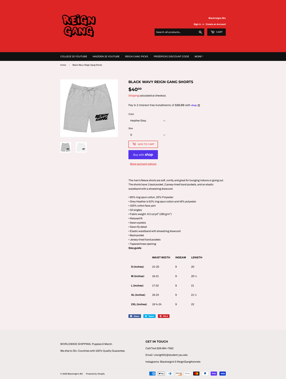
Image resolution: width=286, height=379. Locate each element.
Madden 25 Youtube (106, 56)
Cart (218, 31)
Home (63, 65)
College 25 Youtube (73, 56)
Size (130, 128)
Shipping (133, 95)
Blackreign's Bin (75, 374)
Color (131, 114)
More (198, 56)
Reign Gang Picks (136, 56)
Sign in (197, 24)
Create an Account (216, 24)
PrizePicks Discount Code (171, 56)
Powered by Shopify (95, 374)
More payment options (143, 164)
